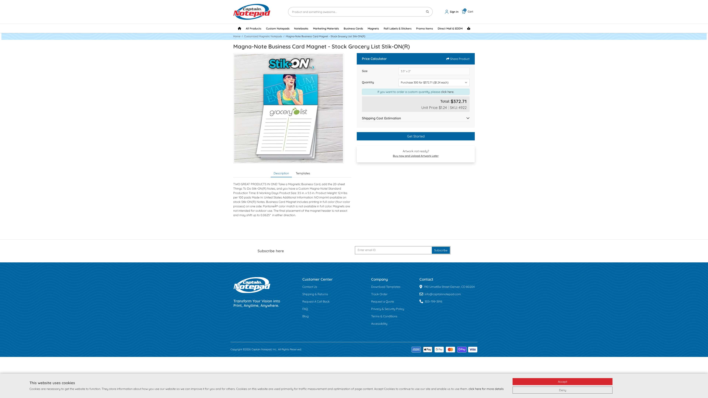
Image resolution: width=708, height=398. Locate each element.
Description (281, 173)
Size (364, 71)
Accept (562, 381)
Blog (305, 316)
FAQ (305, 309)
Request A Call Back (316, 301)
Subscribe (440, 250)
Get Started (416, 136)
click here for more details (486, 389)
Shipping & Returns (315, 294)
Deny (562, 390)
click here (447, 92)
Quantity (368, 82)
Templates (303, 173)
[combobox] (434, 82)
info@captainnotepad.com (443, 294)
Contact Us (309, 287)
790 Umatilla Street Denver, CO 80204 (449, 287)
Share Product (459, 59)
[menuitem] (239, 28)
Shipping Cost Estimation (381, 118)
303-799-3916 (433, 301)
